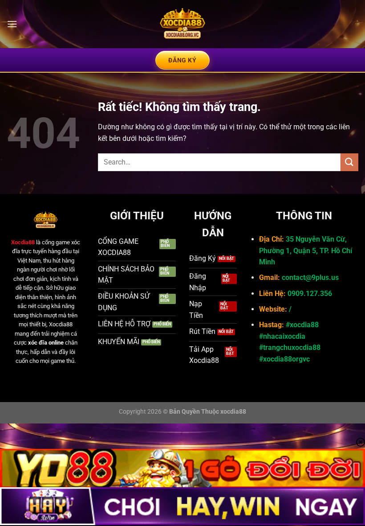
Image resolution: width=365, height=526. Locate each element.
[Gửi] (349, 162)
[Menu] (12, 24)
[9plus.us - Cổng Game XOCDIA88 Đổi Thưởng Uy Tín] (182, 24)
